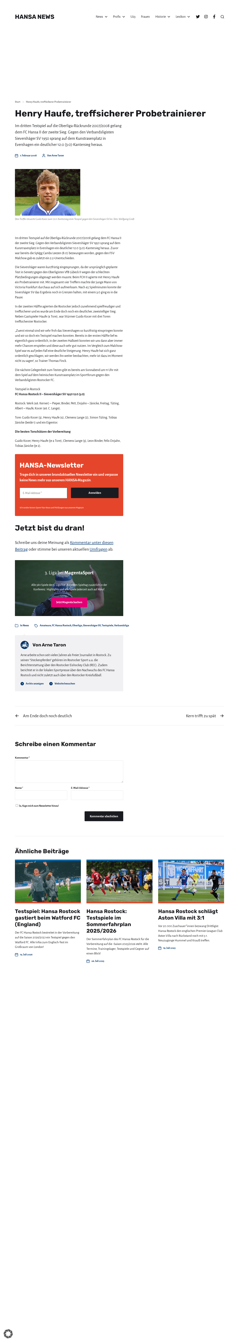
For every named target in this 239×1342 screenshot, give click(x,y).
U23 (133, 16)
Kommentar (22, 757)
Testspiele (107, 625)
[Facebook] (214, 17)
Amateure (45, 625)
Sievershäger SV (92, 625)
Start (17, 102)
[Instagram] (206, 17)
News (99, 16)
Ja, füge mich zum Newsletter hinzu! (39, 805)
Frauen (145, 16)
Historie (160, 16)
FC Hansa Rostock (61, 625)
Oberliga (77, 625)
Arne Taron (58, 155)
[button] (222, 16)
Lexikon (181, 16)
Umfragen (98, 549)
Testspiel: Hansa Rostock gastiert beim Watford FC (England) (47, 917)
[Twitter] (198, 17)
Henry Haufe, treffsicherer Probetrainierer (48, 102)
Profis (117, 16)
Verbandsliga (121, 625)
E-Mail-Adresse (80, 788)
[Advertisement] (119, 69)
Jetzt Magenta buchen (69, 602)
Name (19, 788)
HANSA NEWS (34, 17)
